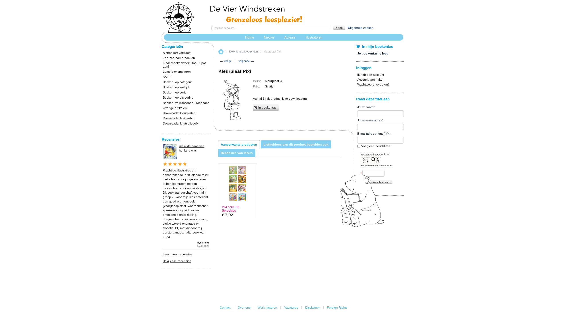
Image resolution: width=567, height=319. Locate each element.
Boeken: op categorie (178, 82)
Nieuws (269, 37)
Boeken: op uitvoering (178, 97)
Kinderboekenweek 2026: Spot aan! (184, 64)
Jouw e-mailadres (369, 120)
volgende (246, 61)
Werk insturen (267, 307)
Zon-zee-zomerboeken (179, 58)
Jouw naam (365, 107)
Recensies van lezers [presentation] (237, 153)
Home (220, 51)
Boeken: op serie (174, 92)
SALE (167, 77)
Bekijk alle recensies (177, 261)
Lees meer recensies (177, 254)
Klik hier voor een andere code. (377, 165)
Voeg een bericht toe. (375, 146)
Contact (225, 307)
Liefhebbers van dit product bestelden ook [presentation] (296, 144)
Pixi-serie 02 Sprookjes (230, 208)
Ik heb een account (370, 74)
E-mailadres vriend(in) (372, 133)
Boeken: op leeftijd (176, 87)
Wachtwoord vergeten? (373, 84)
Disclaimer (312, 307)
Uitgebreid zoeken (360, 27)
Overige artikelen (175, 108)
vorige (225, 61)
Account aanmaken (370, 79)
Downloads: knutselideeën (181, 123)
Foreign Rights (337, 307)
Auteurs (290, 37)
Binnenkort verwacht (177, 52)
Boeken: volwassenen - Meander (186, 103)
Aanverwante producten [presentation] (239, 144)
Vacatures (291, 307)
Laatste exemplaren (177, 71)
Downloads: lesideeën (178, 118)
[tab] (239, 144)
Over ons (244, 307)
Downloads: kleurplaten (243, 51)
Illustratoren (313, 37)
